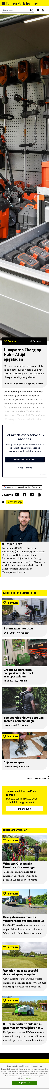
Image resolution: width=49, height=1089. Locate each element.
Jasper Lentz (37, 383)
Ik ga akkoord (24, 1083)
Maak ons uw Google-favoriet (24, 487)
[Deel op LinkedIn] (32, 495)
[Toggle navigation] (46, 3)
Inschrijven (24, 808)
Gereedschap (14, 502)
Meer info (28, 1078)
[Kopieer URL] (40, 494)
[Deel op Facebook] (25, 495)
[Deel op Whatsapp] (17, 495)
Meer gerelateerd (37, 778)
